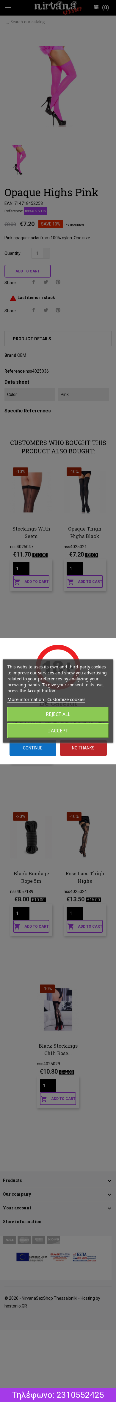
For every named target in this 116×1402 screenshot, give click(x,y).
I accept (58, 730)
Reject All (58, 714)
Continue (33, 748)
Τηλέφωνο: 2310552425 (58, 1395)
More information (25, 699)
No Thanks (83, 748)
